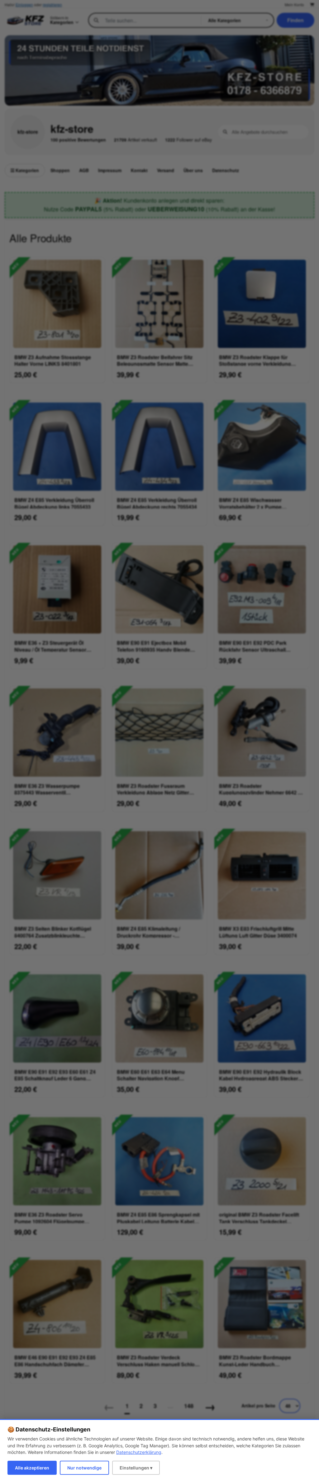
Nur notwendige (84, 1467)
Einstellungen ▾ (136, 1467)
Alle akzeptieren (32, 1467)
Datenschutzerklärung (138, 1452)
